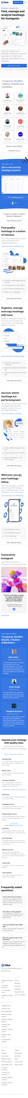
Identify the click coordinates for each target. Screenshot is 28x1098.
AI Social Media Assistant (5, 1040)
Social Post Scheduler (4, 986)
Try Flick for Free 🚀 (14, 151)
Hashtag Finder (5, 1008)
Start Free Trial (18, 2)
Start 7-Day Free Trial (14, 65)
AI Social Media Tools (5, 991)
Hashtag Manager (6, 1011)
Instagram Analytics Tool (7, 996)
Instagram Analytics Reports (7, 1020)
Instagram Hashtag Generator (6, 1078)
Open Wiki (17, 986)
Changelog (18, 989)
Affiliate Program (6, 1059)
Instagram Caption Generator (6, 1084)
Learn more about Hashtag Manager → (13, 356)
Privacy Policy (19, 1061)
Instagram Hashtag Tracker (6, 1030)
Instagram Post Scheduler (5, 1025)
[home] (5, 2)
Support (17, 1050)
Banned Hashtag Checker (6, 1015)
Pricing (17, 980)
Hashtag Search (6, 1005)
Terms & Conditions (20, 995)
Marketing (17, 1056)
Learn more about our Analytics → (12, 413)
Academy (4, 1053)
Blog (2, 1050)
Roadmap (17, 983)
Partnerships (18, 1053)
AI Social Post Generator (5, 1073)
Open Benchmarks (6, 1061)
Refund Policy (19, 1064)
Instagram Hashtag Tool (6, 981)
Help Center (4, 1056)
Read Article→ (5, 615)
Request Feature (19, 992)
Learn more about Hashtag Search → (14, 246)
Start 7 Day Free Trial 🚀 (14, 220)
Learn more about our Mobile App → (13, 496)
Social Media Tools (6, 1064)
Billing (16, 1059)
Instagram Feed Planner (5, 1035)
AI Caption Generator (4, 1068)
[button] (25, 2)
